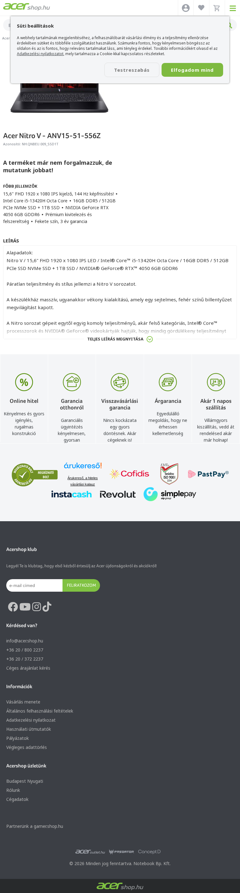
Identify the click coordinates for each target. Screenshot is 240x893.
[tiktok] (46, 607)
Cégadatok (17, 799)
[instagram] (36, 607)
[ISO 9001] (165, 474)
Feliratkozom (81, 585)
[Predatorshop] (121, 852)
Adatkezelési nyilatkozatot (40, 53)
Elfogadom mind (192, 70)
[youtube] (25, 607)
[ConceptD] (149, 852)
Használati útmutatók (28, 729)
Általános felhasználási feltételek (39, 711)
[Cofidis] (129, 475)
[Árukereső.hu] (83, 468)
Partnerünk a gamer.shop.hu (34, 826)
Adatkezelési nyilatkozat (31, 720)
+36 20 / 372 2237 (24, 659)
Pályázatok (17, 738)
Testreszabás (132, 70)
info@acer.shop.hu (24, 641)
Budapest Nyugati (24, 781)
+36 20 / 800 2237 (24, 650)
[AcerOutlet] (90, 852)
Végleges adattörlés (26, 747)
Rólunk (13, 790)
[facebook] (13, 607)
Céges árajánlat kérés (28, 668)
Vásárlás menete (23, 702)
